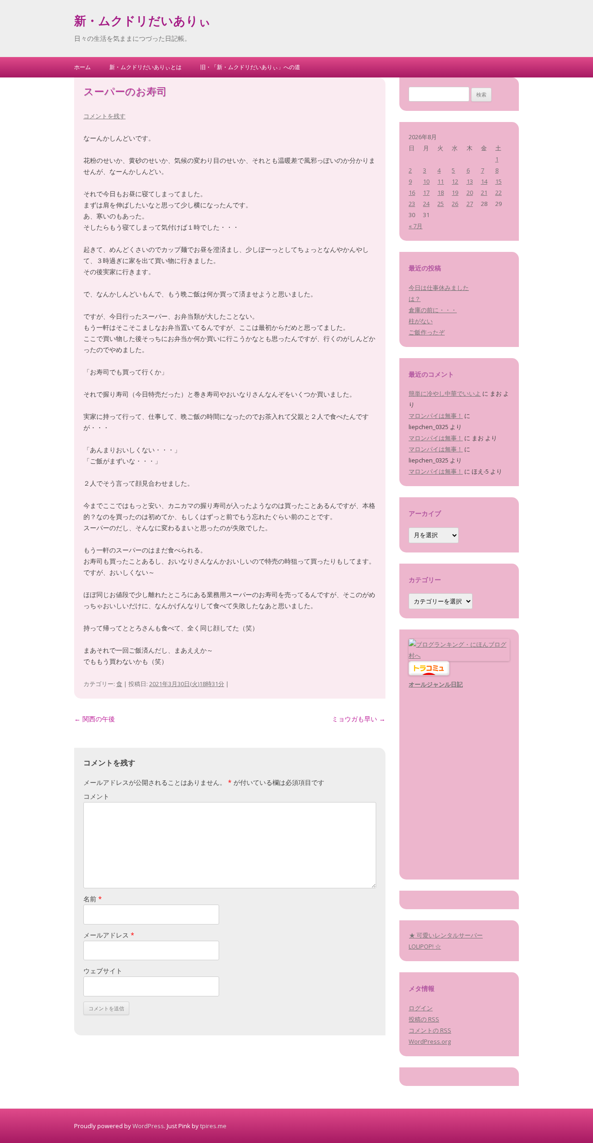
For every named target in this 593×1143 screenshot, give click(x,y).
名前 (92, 898)
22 (498, 192)
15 (498, 181)
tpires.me (213, 1126)
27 (470, 203)
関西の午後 (94, 718)
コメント (96, 796)
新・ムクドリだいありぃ (142, 22)
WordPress (148, 1126)
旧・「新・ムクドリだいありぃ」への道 (250, 67)
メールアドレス (108, 935)
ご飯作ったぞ (427, 332)
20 (470, 192)
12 (455, 181)
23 (412, 203)
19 (455, 192)
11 (440, 181)
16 (412, 192)
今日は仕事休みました (439, 287)
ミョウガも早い (358, 718)
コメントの (430, 1030)
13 (470, 181)
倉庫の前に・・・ (433, 310)
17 (426, 192)
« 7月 (416, 226)
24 (426, 203)
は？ (415, 299)
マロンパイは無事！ (436, 415)
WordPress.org (430, 1041)
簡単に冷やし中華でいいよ (445, 393)
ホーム (82, 67)
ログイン (421, 1008)
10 (426, 181)
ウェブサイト (102, 970)
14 (484, 181)
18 (440, 192)
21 (484, 192)
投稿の (424, 1019)
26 (455, 203)
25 (440, 203)
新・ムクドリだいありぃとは (145, 67)
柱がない (421, 321)
